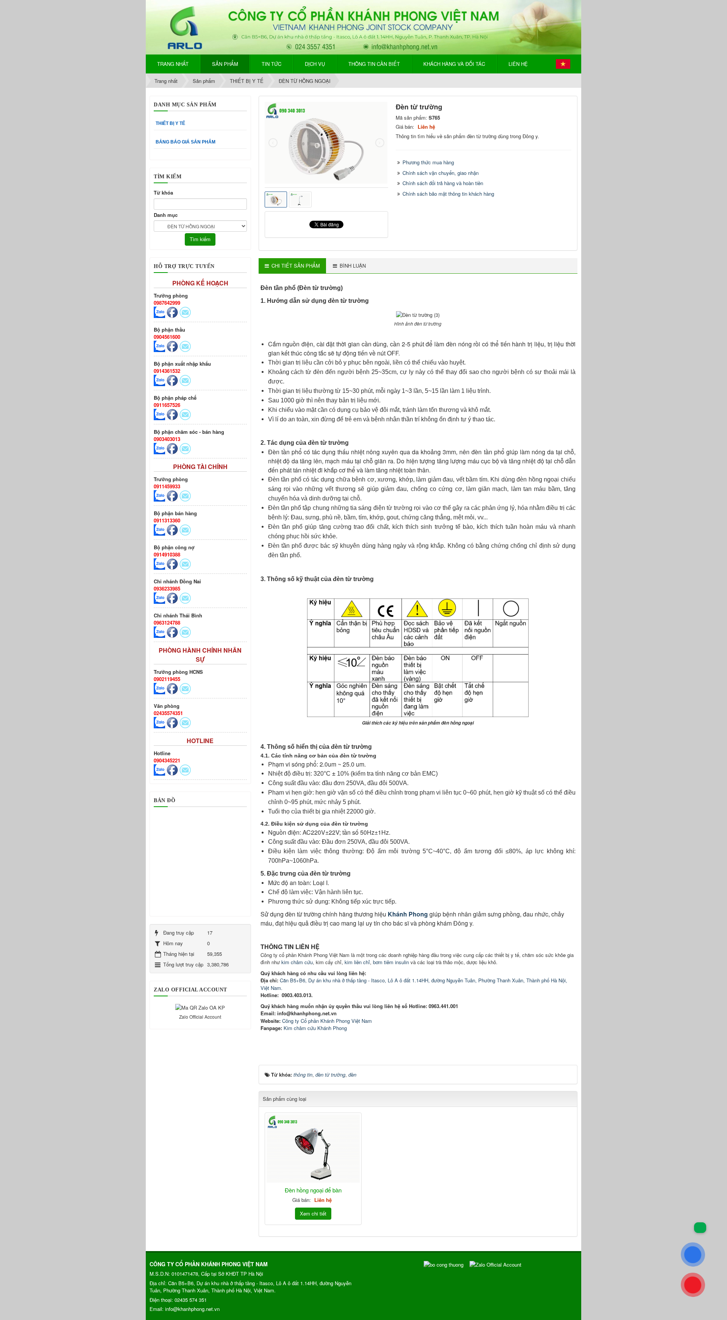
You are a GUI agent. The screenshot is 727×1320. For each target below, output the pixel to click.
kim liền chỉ (357, 962)
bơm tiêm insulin (391, 962)
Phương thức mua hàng (428, 162)
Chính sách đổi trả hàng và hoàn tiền (443, 183)
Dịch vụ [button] (315, 63)
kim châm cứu (297, 962)
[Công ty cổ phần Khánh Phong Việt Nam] (363, 26)
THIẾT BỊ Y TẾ (170, 123)
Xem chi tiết (313, 1213)
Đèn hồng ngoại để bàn (313, 1190)
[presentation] (273, 142)
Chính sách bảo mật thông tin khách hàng (448, 193)
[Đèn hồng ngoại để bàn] (313, 1148)
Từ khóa (163, 192)
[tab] (292, 266)
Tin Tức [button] (271, 63)
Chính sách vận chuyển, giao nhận (441, 172)
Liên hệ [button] (518, 63)
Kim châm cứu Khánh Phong (315, 1028)
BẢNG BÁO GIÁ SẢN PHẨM (185, 142)
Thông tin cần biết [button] (374, 63)
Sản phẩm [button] (225, 63)
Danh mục (166, 214)
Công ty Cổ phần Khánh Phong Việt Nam (327, 1020)
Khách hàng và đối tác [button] (454, 63)
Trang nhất (173, 63)
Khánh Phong (408, 914)
